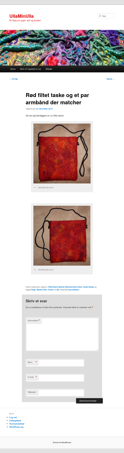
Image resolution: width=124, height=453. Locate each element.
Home (12, 68)
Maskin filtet (42, 289)
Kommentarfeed (16, 423)
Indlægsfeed (15, 420)
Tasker (51, 289)
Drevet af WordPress (62, 442)
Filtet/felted (53, 286)
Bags (33, 289)
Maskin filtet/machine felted (70, 286)
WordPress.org (16, 426)
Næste (111, 78)
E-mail (32, 377)
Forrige (13, 78)
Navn (32, 362)
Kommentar (34, 320)
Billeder (49, 68)
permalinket (74, 289)
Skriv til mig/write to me (30, 68)
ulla (57, 289)
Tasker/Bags (88, 286)
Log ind (13, 417)
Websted (32, 392)
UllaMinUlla (21, 16)
